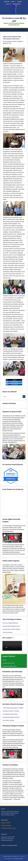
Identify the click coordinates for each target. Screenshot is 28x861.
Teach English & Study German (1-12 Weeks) (13, 708)
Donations (19, 1)
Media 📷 (13, 1)
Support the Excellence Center (9, 666)
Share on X (14, 379)
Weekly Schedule (16, 4)
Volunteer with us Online (8, 663)
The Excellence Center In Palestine (14, 41)
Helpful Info (7, 1)
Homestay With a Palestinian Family (11, 626)
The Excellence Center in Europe (10, 714)
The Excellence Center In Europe (8, 828)
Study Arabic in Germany (8, 720)
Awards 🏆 (8, 4)
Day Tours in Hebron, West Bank (10, 623)
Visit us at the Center (7, 632)
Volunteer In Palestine (6, 825)
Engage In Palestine (5, 822)
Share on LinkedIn (15, 384)
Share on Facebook (15, 382)
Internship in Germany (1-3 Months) (11, 711)
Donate (4, 660)
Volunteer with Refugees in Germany (11, 717)
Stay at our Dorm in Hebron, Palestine (11, 629)
